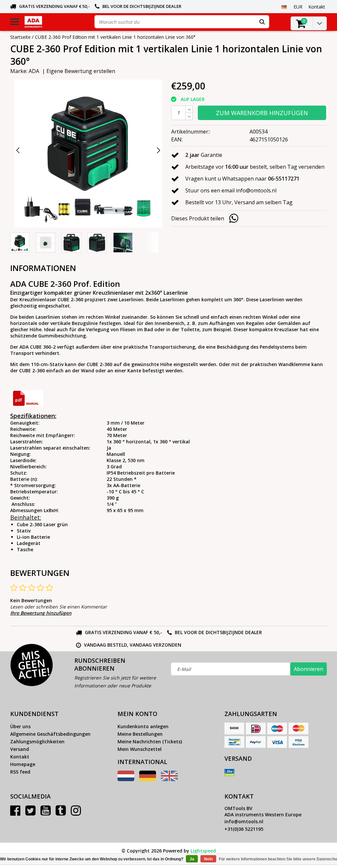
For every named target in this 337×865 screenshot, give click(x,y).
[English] (169, 779)
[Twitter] (30, 813)
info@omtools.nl (243, 821)
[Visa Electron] (298, 742)
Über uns (20, 726)
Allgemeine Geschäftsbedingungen (50, 734)
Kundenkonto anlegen (142, 726)
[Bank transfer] (234, 728)
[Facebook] (15, 813)
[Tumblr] (61, 813)
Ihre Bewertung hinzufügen (40, 613)
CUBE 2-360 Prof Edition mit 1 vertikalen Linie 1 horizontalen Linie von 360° (115, 37)
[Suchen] (262, 22)
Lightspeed (203, 851)
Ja (192, 859)
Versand (19, 749)
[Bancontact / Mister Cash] (234, 742)
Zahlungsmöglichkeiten (37, 741)
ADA (34, 71)
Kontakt (19, 757)
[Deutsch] (284, 6)
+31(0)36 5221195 (243, 829)
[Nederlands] (125, 779)
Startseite (20, 37)
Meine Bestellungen (140, 734)
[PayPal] (256, 742)
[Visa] (277, 742)
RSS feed (20, 772)
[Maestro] (277, 728)
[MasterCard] (298, 728)
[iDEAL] (256, 728)
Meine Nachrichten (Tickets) (149, 741)
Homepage (22, 764)
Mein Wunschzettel (139, 749)
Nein (208, 859)
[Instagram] (76, 813)
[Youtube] (45, 813)
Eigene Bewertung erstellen (80, 71)
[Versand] (229, 772)
